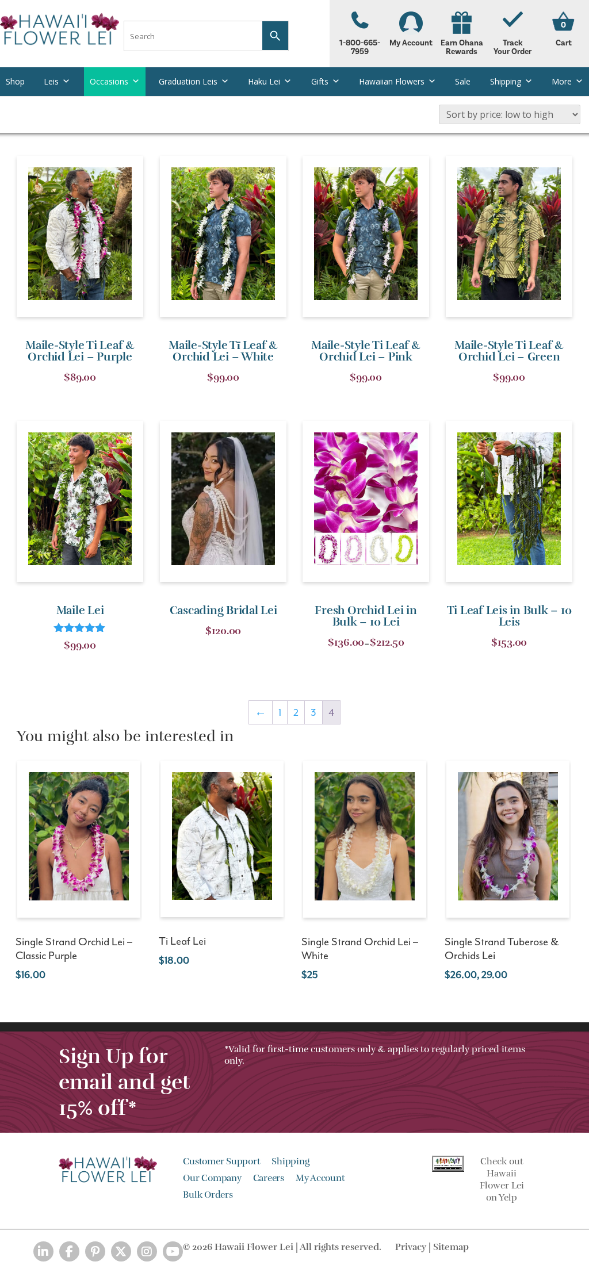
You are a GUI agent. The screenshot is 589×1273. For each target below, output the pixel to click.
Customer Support (221, 1161)
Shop (15, 81)
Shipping (505, 81)
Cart (564, 43)
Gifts (319, 81)
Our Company (212, 1178)
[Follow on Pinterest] (95, 1251)
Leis (51, 81)
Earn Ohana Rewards (462, 47)
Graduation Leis (188, 81)
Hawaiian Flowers (391, 81)
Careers (268, 1178)
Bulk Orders (207, 1195)
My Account (411, 43)
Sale (463, 81)
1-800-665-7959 (359, 47)
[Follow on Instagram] (147, 1251)
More (562, 81)
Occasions (109, 81)
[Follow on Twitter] (121, 1251)
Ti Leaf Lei (182, 941)
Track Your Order (512, 47)
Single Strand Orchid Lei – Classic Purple (74, 949)
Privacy (410, 1247)
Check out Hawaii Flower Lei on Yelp (502, 1179)
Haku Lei (264, 81)
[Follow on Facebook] (69, 1251)
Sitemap (451, 1247)
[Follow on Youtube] (173, 1251)
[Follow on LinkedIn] (43, 1251)
